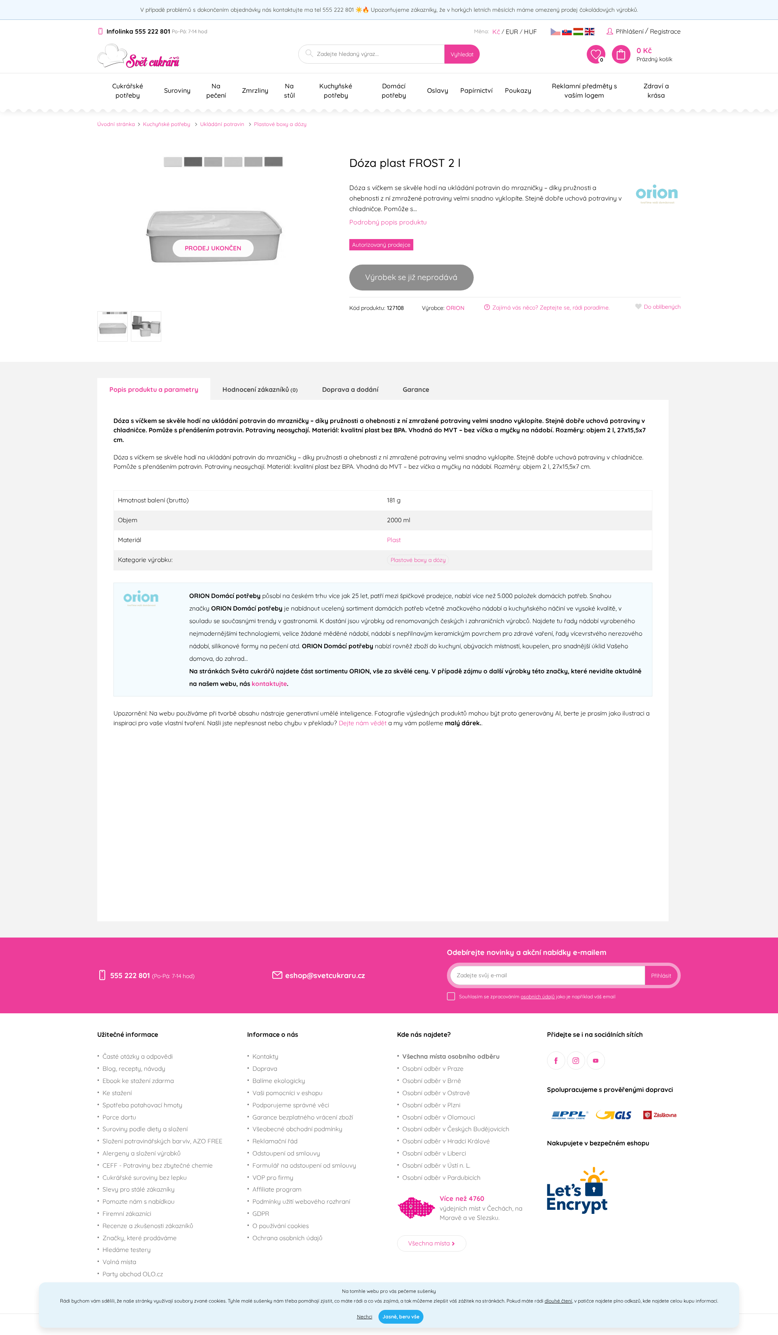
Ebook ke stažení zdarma (138, 1081)
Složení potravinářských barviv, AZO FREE (162, 1141)
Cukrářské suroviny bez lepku (145, 1177)
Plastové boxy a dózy (280, 124)
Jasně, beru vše (401, 1317)
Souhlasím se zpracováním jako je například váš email (537, 996)
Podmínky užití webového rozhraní (301, 1201)
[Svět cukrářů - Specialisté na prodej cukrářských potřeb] (138, 56)
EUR (512, 32)
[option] (213, 227)
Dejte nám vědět (363, 723)
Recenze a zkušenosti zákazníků (148, 1226)
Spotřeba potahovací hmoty (142, 1105)
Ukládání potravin (222, 124)
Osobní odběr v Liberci (434, 1153)
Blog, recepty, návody (134, 1068)
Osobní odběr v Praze (433, 1068)
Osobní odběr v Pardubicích (441, 1177)
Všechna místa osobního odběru (451, 1056)
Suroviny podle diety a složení (145, 1129)
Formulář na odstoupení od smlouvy (304, 1165)
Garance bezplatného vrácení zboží (302, 1117)
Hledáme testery (127, 1249)
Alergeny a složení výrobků (142, 1153)
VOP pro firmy (272, 1177)
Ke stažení (117, 1093)
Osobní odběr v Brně (431, 1081)
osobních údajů (538, 996)
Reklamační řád (274, 1141)
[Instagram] (576, 1060)
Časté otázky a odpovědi (138, 1056)
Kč (496, 32)
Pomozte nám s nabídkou (139, 1201)
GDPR (260, 1213)
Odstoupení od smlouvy (286, 1153)
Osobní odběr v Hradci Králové (446, 1141)
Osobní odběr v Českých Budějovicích (455, 1129)
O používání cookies (280, 1226)
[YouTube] (596, 1060)
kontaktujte (269, 683)
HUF (530, 32)
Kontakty (265, 1056)
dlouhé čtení (558, 1301)
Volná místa (119, 1262)
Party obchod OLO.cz (133, 1274)
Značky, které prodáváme (140, 1238)
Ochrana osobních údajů (287, 1238)
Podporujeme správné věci (290, 1105)
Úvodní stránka (116, 124)
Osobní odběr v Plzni (431, 1105)
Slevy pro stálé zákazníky (139, 1189)
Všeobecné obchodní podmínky (297, 1129)
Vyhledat (462, 54)
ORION (455, 308)
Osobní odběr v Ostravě (436, 1093)
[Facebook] (556, 1060)
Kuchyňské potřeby (166, 124)
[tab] (153, 389)
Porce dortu (119, 1117)
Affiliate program (276, 1189)
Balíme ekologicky (278, 1081)
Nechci (364, 1317)
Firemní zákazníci (127, 1213)
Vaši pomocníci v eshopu (287, 1093)
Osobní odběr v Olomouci (438, 1117)
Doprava (264, 1068)
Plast (394, 540)
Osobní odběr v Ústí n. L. (436, 1165)
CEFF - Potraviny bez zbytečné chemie (158, 1165)
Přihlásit (661, 975)
